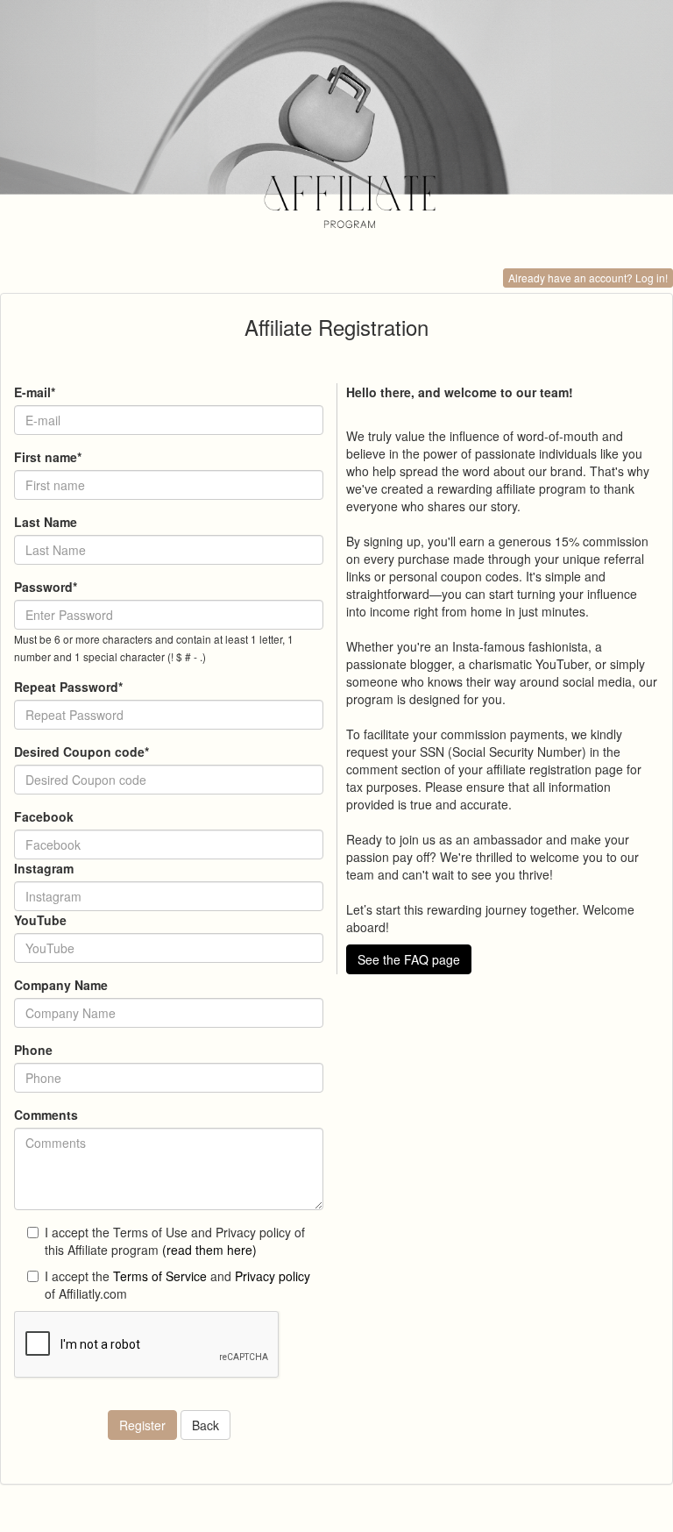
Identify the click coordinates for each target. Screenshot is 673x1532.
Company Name (61, 985)
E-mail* (34, 392)
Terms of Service (160, 1276)
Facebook (44, 816)
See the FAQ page (409, 959)
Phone (33, 1049)
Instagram (44, 868)
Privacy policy (272, 1276)
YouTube (40, 920)
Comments (46, 1114)
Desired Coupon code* (81, 751)
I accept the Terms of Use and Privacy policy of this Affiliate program (175, 1240)
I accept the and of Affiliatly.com (177, 1284)
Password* (45, 586)
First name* (47, 457)
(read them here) (209, 1249)
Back (205, 1425)
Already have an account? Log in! (588, 277)
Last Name (45, 522)
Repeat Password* (68, 686)
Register (142, 1425)
